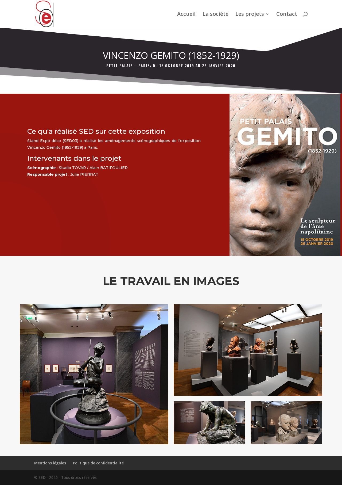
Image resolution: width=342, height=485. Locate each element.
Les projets (249, 14)
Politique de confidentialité (98, 462)
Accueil (186, 14)
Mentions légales (50, 462)
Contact (286, 14)
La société (215, 14)
